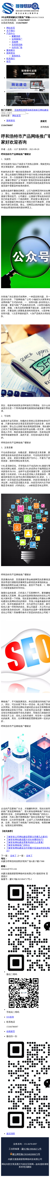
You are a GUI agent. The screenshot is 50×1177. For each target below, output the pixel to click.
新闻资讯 (10, 120)
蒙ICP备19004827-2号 (31, 1149)
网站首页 (16, 115)
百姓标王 (35, 110)
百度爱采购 (26, 110)
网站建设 (44, 110)
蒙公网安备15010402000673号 (26, 1154)
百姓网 (17, 110)
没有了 (13, 856)
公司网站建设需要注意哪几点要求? (27, 837)
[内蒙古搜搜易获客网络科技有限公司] (21, 15)
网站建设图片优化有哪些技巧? (25, 839)
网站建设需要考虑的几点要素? (25, 842)
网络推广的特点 (18, 845)
